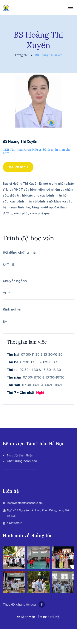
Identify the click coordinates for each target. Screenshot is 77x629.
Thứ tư (12, 370)
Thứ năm (14, 377)
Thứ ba (12, 362)
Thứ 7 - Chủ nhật (20, 393)
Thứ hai (13, 354)
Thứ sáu (13, 385)
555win (8, 480)
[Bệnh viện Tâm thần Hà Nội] (6, 7)
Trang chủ (21, 55)
